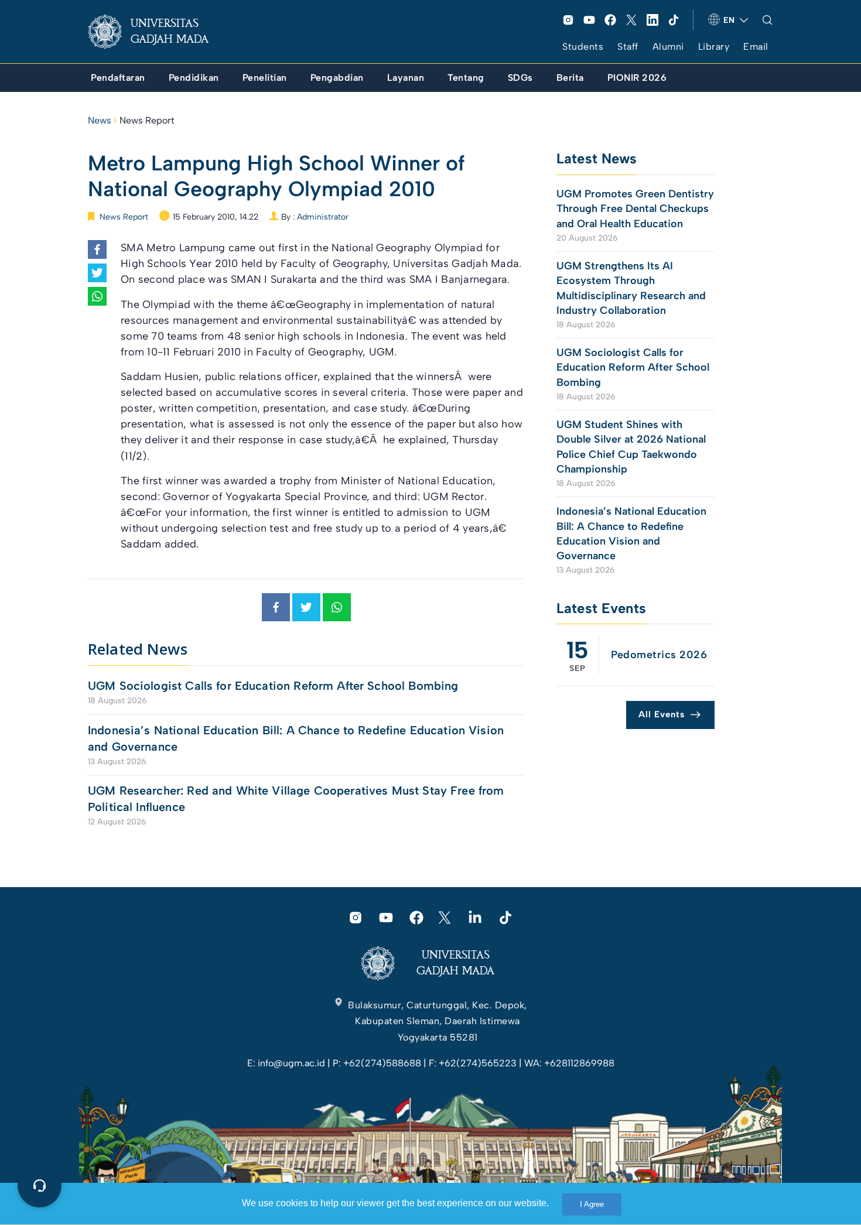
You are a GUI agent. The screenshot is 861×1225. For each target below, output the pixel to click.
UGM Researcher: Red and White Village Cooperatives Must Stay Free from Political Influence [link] (296, 798)
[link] (157, 31)
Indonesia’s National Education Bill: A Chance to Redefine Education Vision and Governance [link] (296, 738)
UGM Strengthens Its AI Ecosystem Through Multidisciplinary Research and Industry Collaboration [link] (631, 288)
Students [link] (582, 46)
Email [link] (755, 46)
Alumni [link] (668, 46)
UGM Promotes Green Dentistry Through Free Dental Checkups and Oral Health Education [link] (635, 208)
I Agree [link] (592, 1204)
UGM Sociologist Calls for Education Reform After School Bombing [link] (273, 686)
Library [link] (714, 46)
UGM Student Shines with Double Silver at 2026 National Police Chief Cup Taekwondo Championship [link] (631, 446)
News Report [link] (147, 120)
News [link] (99, 120)
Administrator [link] (322, 217)
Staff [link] (627, 46)
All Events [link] (661, 714)
